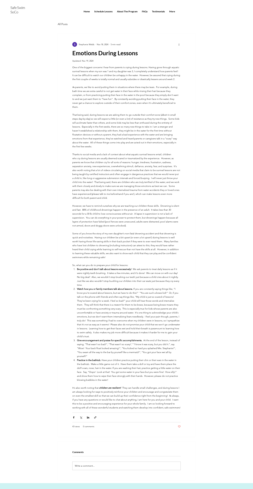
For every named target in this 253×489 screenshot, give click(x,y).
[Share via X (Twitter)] (81, 417)
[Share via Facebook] (73, 417)
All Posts (63, 24)
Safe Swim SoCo (17, 9)
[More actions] (179, 44)
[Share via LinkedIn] (88, 417)
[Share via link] (95, 417)
